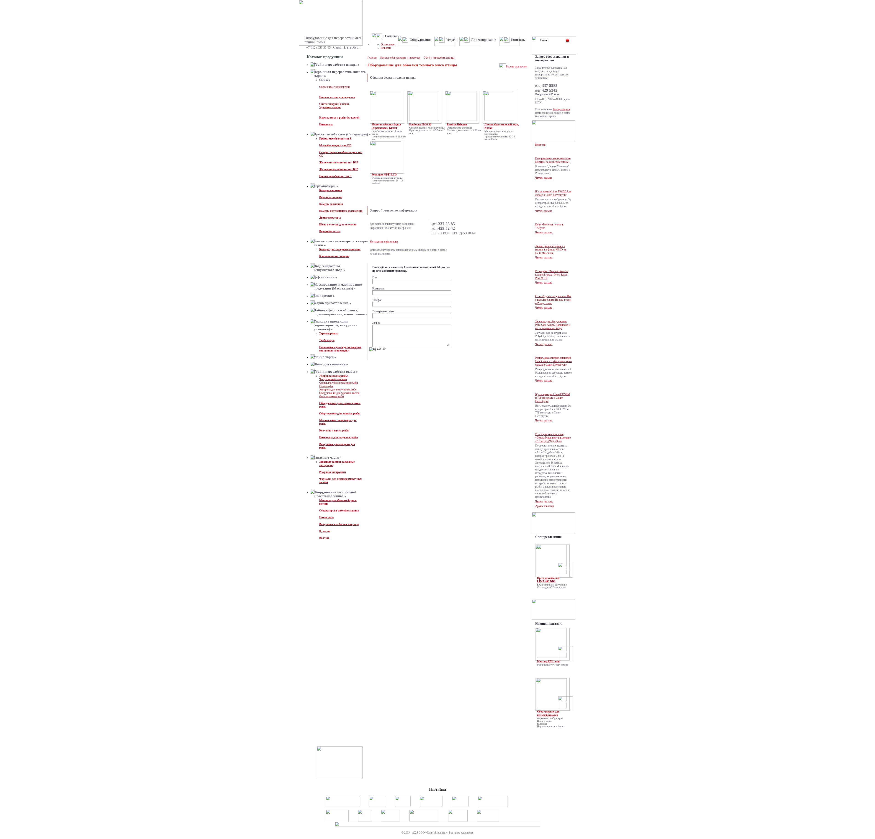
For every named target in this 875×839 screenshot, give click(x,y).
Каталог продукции (325, 56)
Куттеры (324, 531)
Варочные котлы (329, 231)
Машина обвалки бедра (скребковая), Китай (386, 126)
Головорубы (326, 386)
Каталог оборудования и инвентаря (400, 57)
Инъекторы (326, 517)
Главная (372, 57)
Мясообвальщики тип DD (335, 145)
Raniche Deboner (457, 124)
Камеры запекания (331, 204)
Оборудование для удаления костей (339, 393)
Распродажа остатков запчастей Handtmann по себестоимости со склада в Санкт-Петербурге (553, 361)
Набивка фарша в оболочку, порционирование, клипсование (341, 312)
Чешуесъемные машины (333, 379)
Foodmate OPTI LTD (384, 174)
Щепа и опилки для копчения (338, 224)
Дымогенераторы (330, 217)
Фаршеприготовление (332, 303)
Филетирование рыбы (331, 396)
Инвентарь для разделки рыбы (338, 437)
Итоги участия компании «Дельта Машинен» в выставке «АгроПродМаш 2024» (553, 438)
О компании (387, 44)
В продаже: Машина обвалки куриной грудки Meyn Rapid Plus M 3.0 (551, 275)
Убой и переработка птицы (439, 57)
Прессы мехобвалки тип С (335, 176)
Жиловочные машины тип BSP (338, 169)
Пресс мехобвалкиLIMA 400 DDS (548, 579)
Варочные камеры (330, 197)
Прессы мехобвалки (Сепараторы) (342, 134)
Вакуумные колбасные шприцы (339, 524)
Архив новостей (544, 506)
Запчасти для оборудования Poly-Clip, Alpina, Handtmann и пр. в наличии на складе (552, 325)
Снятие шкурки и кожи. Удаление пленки (334, 105)
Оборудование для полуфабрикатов (548, 713)
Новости (386, 47)
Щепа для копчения (331, 364)
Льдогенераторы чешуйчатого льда (329, 268)
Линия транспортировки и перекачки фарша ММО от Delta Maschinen (550, 250)
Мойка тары (325, 357)
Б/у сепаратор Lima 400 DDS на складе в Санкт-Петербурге (553, 193)
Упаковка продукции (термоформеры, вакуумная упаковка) (335, 325)
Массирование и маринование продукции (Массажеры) (338, 286)
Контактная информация (384, 241)
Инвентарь (326, 124)
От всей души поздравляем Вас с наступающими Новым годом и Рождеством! (553, 300)
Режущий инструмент (332, 472)
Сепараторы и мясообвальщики (339, 510)
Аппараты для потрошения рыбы (338, 389)
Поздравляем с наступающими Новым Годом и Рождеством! (553, 160)
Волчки (324, 538)
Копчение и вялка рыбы (334, 430)
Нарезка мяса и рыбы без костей (339, 117)
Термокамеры (326, 186)
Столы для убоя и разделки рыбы (338, 382)
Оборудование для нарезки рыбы (339, 413)
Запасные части (328, 457)
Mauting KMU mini (548, 661)
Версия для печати (516, 66)
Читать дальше (544, 177)
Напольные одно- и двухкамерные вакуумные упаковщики (340, 349)
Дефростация (325, 277)
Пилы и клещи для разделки (337, 97)
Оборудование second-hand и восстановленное (335, 494)
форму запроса (561, 109)
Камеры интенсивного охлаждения (341, 210)
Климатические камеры (334, 256)
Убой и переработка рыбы (336, 371)
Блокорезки (324, 295)
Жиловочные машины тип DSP (338, 162)
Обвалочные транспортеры (334, 86)
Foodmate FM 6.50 (420, 124)
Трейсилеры (327, 340)
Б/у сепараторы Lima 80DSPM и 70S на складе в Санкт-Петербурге (552, 398)
